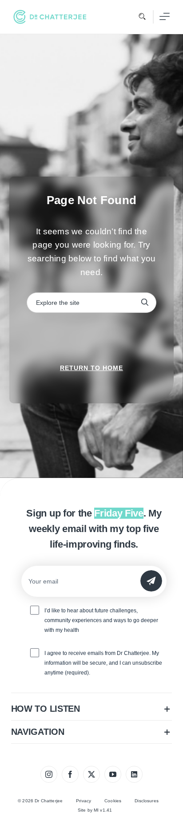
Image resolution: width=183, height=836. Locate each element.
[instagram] (48, 774)
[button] (91, 709)
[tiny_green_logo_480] (50, 17)
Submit (151, 580)
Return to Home (91, 367)
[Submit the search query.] (145, 303)
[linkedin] (134, 774)
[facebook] (70, 774)
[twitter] (91, 774)
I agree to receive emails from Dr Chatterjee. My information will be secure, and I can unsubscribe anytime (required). (103, 663)
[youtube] (112, 774)
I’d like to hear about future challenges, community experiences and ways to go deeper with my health (101, 620)
